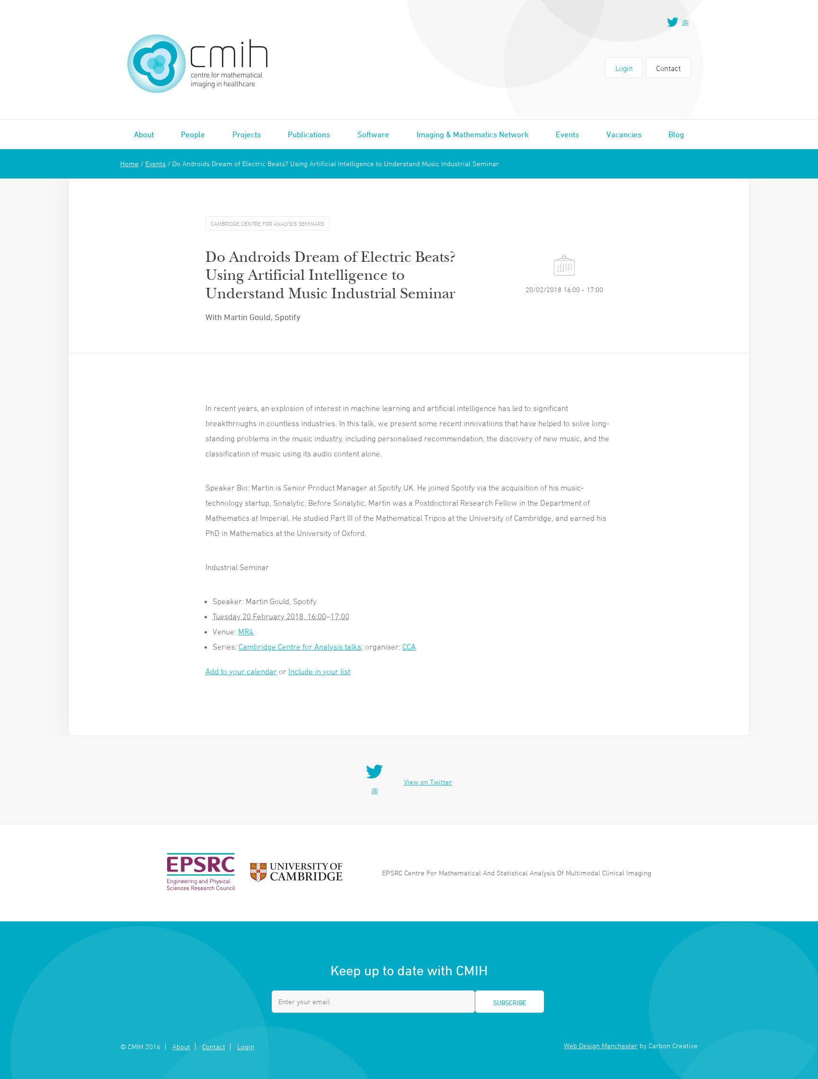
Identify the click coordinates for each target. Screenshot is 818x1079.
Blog (676, 134)
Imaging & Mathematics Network (473, 134)
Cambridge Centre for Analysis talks (300, 646)
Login (624, 68)
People (193, 134)
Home (129, 164)
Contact (668, 68)
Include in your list (319, 671)
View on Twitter (428, 782)
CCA (409, 646)
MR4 (245, 631)
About (144, 134)
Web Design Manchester (601, 1046)
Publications (309, 134)
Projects (246, 134)
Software (373, 134)
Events (567, 134)
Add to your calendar (241, 671)
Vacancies (623, 134)
